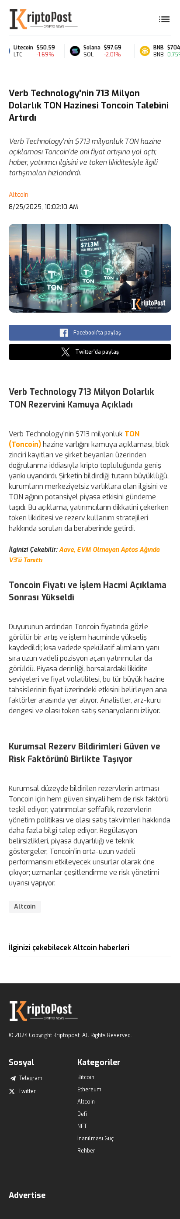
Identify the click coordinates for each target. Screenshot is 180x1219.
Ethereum (89, 1089)
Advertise (27, 1195)
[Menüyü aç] (164, 19)
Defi (82, 1114)
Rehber (86, 1150)
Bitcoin (85, 1077)
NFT (82, 1126)
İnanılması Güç (95, 1138)
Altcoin (18, 195)
